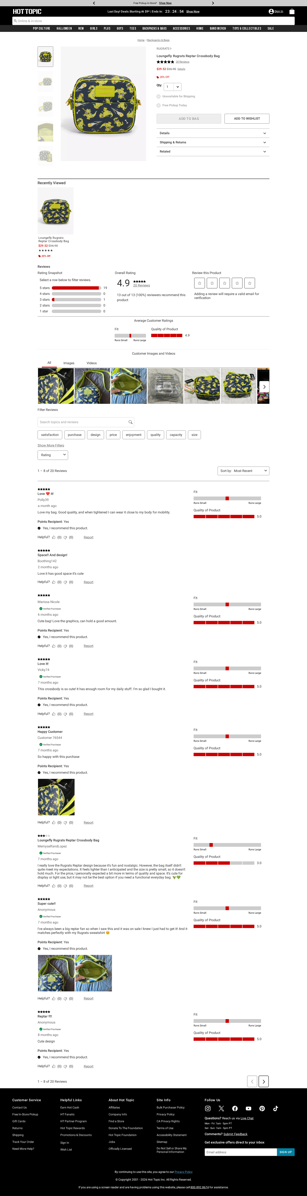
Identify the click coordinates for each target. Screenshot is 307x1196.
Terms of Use (165, 1128)
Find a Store (116, 1121)
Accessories (181, 28)
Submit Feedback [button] (235, 1134)
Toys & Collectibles (246, 28)
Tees (132, 28)
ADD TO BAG (189, 119)
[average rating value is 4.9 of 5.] (166, 62)
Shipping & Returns (173, 142)
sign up (286, 1152)
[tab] (47, 58)
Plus (107, 28)
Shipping (18, 1135)
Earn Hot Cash (69, 1107)
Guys (120, 28)
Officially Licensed (120, 1148)
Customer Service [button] (26, 1100)
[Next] (213, 3)
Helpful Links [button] (71, 1100)
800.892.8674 (199, 1187)
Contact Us (19, 1107)
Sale (271, 28)
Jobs (112, 1141)
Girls (94, 28)
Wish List (66, 1149)
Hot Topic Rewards (72, 1128)
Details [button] (181, 69)
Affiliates (114, 1107)
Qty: (159, 85)
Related (165, 151)
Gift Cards (18, 1121)
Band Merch (218, 28)
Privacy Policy (166, 1114)
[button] (276, 11)
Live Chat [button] (247, 1118)
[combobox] (153, 21)
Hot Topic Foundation (123, 1135)
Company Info (118, 1114)
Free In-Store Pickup (25, 1114)
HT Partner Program (73, 1121)
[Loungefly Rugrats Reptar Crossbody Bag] (56, 210)
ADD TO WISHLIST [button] (247, 118)
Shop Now (165, 3)
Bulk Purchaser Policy (171, 1107)
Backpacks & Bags (154, 28)
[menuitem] (292, 11)
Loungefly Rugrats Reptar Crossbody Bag (53, 239)
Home (200, 28)
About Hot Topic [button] (121, 1100)
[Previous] (94, 3)
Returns (17, 1128)
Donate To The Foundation (126, 1128)
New (81, 28)
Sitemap (162, 1141)
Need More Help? (23, 1148)
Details (165, 133)
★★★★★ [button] (45, 250)
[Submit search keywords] (15, 20)
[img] (208, 1108)
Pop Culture (41, 28)
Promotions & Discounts (76, 1135)
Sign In (64, 1142)
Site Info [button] (163, 1100)
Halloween (64, 28)
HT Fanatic (67, 1114)
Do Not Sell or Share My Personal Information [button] (172, 1150)
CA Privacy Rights (168, 1121)
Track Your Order (23, 1141)
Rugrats (163, 48)
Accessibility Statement (172, 1135)
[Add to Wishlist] (69, 191)
